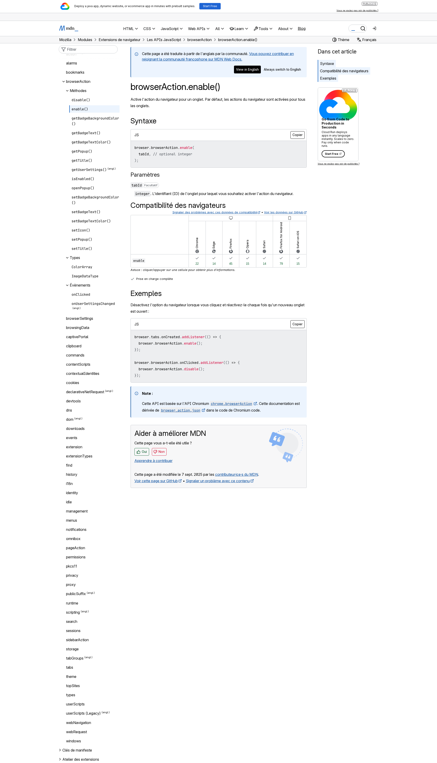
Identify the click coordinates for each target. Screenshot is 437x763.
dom (69, 419)
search (71, 621)
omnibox (73, 538)
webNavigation (78, 722)
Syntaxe (327, 63)
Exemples (328, 78)
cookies (72, 382)
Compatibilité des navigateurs (344, 71)
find (69, 465)
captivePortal (77, 336)
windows (73, 741)
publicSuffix (76, 594)
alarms (71, 63)
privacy (72, 575)
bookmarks (75, 72)
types (70, 695)
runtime (72, 603)
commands (75, 355)
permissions (76, 557)
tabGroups (75, 658)
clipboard (73, 346)
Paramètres (145, 174)
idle (69, 502)
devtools (73, 401)
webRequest (76, 732)
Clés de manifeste (77, 750)
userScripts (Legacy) (83, 713)
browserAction (78, 81)
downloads (75, 428)
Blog (302, 28)
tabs (69, 667)
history (71, 474)
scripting (73, 612)
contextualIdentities (82, 373)
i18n (69, 483)
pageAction (75, 548)
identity (72, 492)
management (77, 511)
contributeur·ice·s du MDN (236, 474)
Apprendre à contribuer (153, 460)
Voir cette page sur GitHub (156, 481)
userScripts (75, 704)
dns (69, 410)
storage (72, 649)
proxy (71, 584)
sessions (73, 630)
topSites (73, 685)
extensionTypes (79, 456)
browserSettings (79, 318)
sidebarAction (77, 640)
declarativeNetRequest (85, 392)
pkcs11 (71, 566)
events (71, 437)
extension (74, 447)
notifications (76, 529)
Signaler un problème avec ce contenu (218, 481)
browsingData (77, 327)
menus (71, 520)
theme (71, 676)
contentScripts (78, 364)
